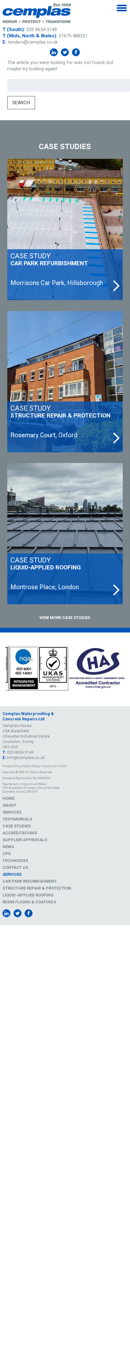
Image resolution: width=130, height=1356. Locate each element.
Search (21, 102)
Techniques (15, 860)
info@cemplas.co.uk (26, 757)
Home (9, 798)
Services (12, 812)
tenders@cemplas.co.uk (33, 42)
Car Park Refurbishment (30, 881)
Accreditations (20, 833)
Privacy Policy (12, 766)
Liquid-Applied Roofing (28, 895)
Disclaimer (49, 766)
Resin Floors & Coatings (29, 902)
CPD (7, 853)
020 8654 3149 (42, 29)
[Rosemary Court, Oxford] (65, 381)
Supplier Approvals (25, 839)
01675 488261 (73, 36)
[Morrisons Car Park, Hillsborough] (65, 229)
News (8, 846)
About (9, 805)
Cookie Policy (31, 766)
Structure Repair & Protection (37, 888)
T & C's (63, 766)
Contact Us (15, 867)
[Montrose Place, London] (65, 533)
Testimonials (17, 819)
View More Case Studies (64, 617)
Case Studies (17, 826)
